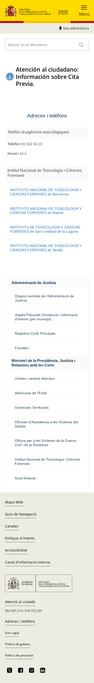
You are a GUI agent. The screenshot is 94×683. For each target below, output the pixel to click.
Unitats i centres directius (35, 378)
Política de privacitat (19, 655)
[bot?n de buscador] (81, 44)
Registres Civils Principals (35, 333)
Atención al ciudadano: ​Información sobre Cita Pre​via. (48, 77)
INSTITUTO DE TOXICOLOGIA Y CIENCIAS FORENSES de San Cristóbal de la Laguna (45, 229)
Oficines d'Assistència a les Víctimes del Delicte (46, 424)
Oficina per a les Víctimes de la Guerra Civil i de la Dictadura (45, 443)
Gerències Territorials (32, 407)
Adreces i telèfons (20, 621)
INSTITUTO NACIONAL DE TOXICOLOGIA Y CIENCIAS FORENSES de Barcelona (45, 192)
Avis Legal (12, 633)
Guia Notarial (25, 478)
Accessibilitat (16, 550)
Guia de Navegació (20, 514)
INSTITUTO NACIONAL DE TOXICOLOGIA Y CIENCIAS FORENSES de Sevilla (45, 248)
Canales (11, 526)
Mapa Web (14, 502)
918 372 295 (33, 611)
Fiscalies (22, 348)
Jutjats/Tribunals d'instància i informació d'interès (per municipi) (46, 317)
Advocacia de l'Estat (31, 393)
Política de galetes (17, 644)
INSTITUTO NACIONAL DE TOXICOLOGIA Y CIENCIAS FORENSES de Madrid (45, 211)
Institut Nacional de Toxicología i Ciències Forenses (47, 461)
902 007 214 (14, 611)
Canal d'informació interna (27, 562)
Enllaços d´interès (20, 538)
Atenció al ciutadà (20, 601)
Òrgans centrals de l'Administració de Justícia (44, 298)
